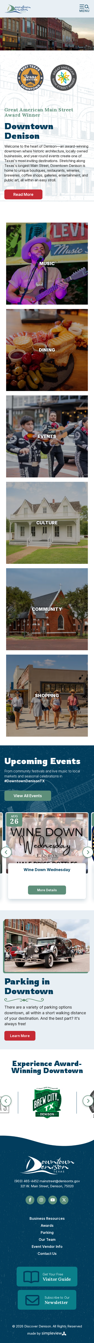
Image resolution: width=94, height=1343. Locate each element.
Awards (47, 1225)
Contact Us (47, 1253)
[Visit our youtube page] (52, 1200)
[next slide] (87, 852)
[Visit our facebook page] (30, 1200)
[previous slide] (6, 852)
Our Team (47, 1239)
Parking (47, 1232)
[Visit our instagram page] (41, 1200)
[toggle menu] (84, 9)
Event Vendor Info (47, 1246)
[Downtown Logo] (47, 1165)
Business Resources (47, 1218)
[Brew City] (47, 1102)
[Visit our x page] (64, 1200)
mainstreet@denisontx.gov (60, 1181)
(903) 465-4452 (27, 1181)
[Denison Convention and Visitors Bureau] (17, 8)
